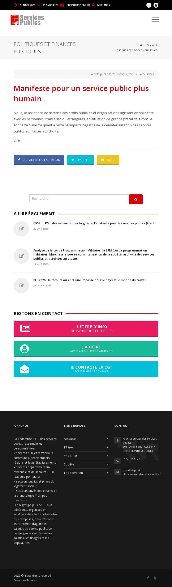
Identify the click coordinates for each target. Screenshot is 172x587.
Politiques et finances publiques (136, 50)
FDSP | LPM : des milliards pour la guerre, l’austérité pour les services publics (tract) (94, 223)
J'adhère (91, 348)
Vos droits (71, 456)
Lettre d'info (92, 328)
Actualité (70, 439)
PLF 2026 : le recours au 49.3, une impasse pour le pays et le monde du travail (89, 280)
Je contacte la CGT (91, 369)
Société (152, 45)
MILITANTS (103, 4)
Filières (68, 447)
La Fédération (73, 473)
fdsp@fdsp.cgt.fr (78, 4)
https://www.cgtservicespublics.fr (142, 474)
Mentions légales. (25, 580)
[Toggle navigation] (156, 20)
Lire (17, 140)
